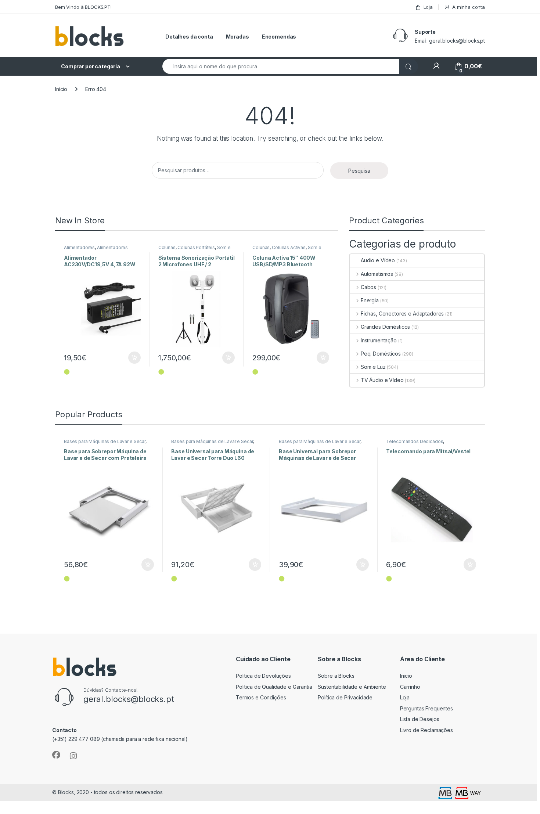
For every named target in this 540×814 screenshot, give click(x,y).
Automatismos (377, 274)
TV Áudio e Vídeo (382, 380)
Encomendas (279, 36)
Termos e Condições (261, 697)
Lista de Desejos (419, 719)
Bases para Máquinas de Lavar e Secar (104, 441)
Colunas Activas (289, 247)
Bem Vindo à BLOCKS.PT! (83, 7)
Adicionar (129, 358)
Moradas (237, 36)
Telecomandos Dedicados (414, 441)
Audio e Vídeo (378, 260)
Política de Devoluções (263, 676)
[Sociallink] (56, 755)
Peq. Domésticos (381, 353)
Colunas (167, 247)
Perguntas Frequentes (426, 708)
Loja (428, 7)
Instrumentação (379, 340)
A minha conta (468, 7)
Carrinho (410, 687)
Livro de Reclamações (426, 730)
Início (61, 89)
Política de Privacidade (345, 697)
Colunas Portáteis (196, 247)
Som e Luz (373, 367)
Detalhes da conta (189, 36)
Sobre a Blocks (336, 676)
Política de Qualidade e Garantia (274, 687)
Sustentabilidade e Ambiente (352, 687)
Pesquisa (359, 171)
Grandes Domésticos (385, 327)
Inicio (406, 676)
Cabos (368, 287)
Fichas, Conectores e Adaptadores (402, 313)
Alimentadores (79, 247)
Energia (370, 300)
